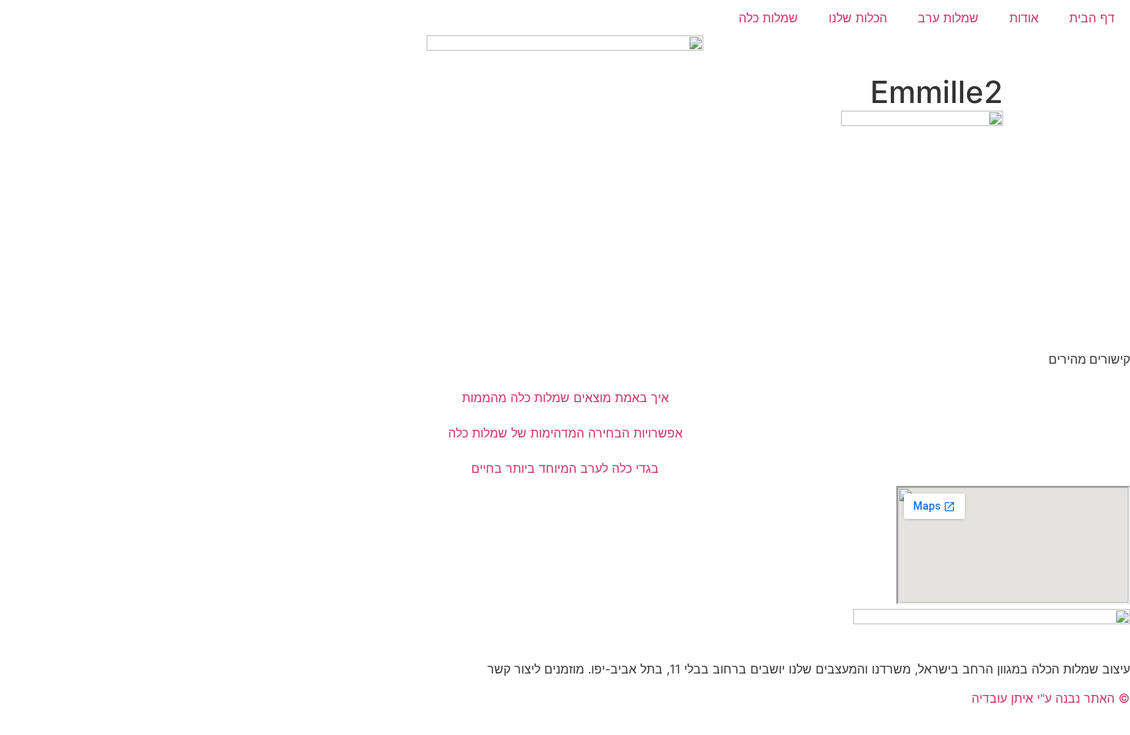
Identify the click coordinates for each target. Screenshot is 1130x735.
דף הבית (1092, 17)
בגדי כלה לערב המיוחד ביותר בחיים (565, 468)
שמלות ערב (948, 17)
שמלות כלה (768, 17)
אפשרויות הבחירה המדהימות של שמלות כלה (565, 433)
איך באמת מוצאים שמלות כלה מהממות (565, 397)
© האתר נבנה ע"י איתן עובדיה (1051, 698)
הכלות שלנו (858, 17)
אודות (1024, 17)
